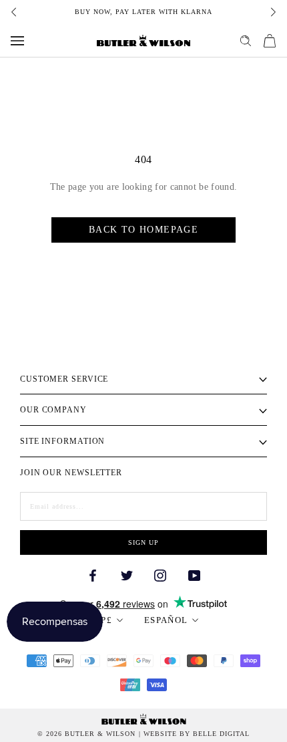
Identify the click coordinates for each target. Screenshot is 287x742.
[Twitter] (127, 574)
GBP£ (99, 620)
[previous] (14, 12)
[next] (272, 12)
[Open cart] (269, 40)
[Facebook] (93, 574)
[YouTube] (194, 574)
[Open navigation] (17, 40)
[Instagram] (160, 574)
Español (166, 620)
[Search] (245, 40)
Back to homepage (143, 230)
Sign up (143, 542)
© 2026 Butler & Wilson (86, 734)
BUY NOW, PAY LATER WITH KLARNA (143, 11)
